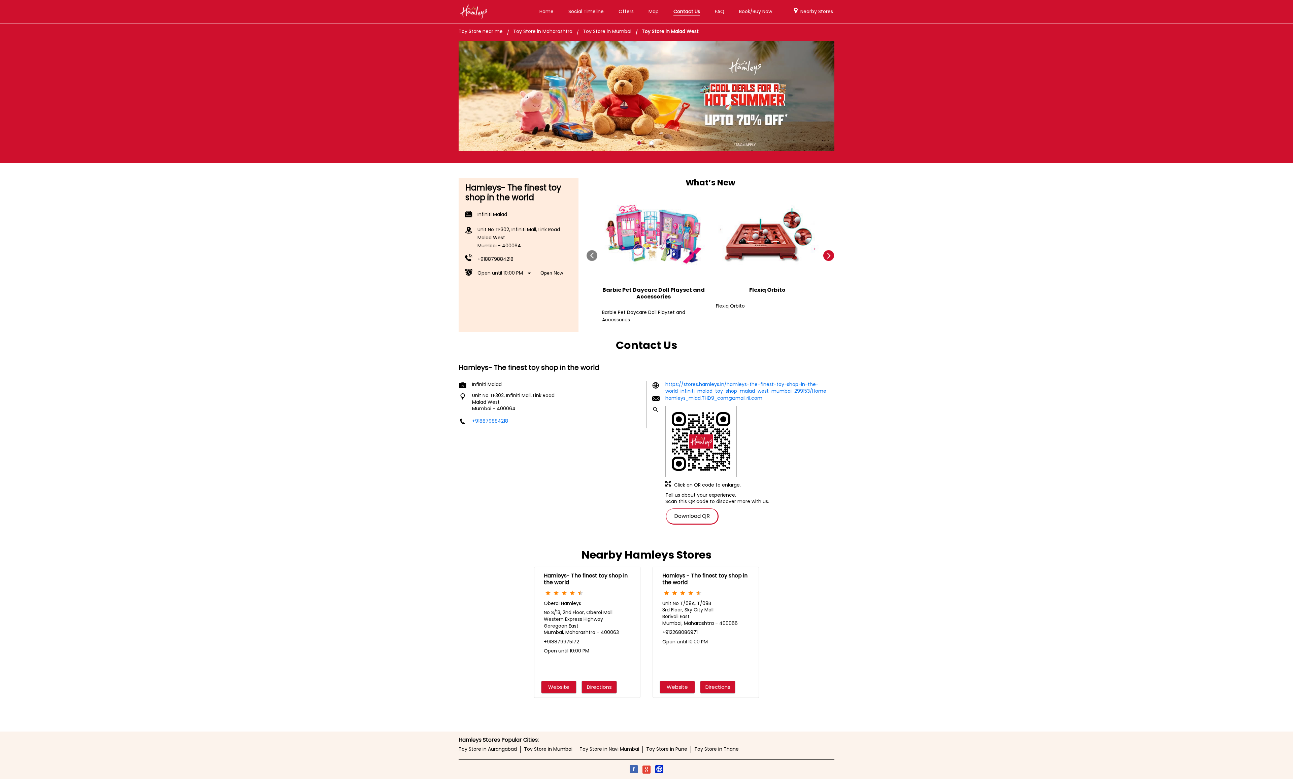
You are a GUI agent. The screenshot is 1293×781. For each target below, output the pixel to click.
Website (558, 686)
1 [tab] (639, 143)
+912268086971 (680, 632)
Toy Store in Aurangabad (488, 749)
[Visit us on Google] (646, 770)
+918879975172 (561, 641)
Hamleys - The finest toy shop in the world (705, 579)
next (828, 255)
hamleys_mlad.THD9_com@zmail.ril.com (713, 397)
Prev (592, 255)
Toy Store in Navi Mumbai (609, 749)
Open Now (551, 273)
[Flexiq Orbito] (767, 236)
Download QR (692, 516)
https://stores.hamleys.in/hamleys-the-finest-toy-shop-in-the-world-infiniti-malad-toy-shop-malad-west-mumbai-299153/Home (745, 387)
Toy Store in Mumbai (548, 749)
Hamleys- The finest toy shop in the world (586, 579)
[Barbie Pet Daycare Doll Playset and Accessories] (653, 236)
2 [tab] (651, 143)
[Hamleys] (473, 12)
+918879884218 (495, 259)
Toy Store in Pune (666, 749)
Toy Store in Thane (716, 749)
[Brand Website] (659, 770)
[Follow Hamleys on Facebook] (633, 770)
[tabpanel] (646, 96)
